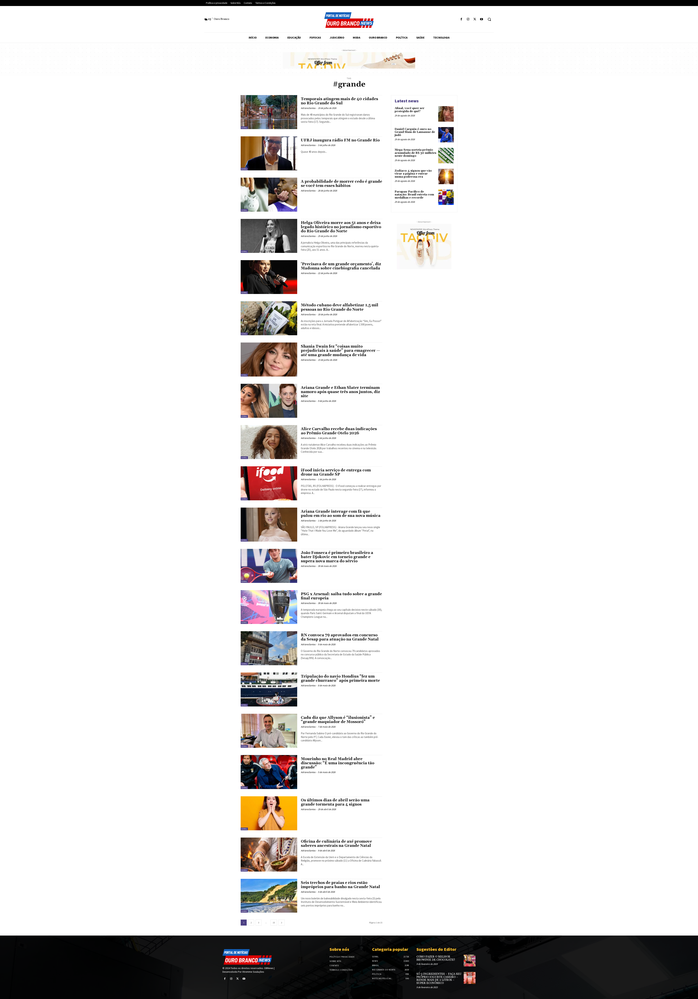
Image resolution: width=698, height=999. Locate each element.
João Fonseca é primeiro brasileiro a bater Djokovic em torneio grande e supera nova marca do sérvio (337, 557)
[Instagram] (468, 19)
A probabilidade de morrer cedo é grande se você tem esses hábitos (341, 183)
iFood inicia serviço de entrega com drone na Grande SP (336, 472)
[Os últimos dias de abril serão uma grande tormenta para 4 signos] (269, 813)
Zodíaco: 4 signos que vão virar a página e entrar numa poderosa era (413, 174)
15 (274, 922)
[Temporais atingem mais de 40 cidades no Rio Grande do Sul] (269, 112)
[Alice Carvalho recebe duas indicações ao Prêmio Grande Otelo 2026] (269, 442)
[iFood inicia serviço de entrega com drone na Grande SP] (269, 483)
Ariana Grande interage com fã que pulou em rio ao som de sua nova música (340, 513)
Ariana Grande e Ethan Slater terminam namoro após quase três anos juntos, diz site (340, 392)
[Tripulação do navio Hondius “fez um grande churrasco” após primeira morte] (269, 689)
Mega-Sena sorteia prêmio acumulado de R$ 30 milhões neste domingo (415, 153)
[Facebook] (461, 19)
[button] (489, 19)
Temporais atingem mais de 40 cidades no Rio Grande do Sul (339, 101)
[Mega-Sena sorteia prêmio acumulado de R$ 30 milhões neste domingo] (446, 155)
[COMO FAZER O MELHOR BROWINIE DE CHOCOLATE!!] (470, 960)
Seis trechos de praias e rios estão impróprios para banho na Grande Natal (340, 884)
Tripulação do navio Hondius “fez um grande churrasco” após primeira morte (340, 678)
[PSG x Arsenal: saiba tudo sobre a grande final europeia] (269, 607)
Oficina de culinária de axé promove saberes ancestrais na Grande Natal (336, 843)
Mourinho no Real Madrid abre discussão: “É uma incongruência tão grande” (337, 763)
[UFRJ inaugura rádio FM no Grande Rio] (269, 153)
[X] (474, 19)
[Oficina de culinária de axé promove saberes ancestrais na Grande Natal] (269, 855)
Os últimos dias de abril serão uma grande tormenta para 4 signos (335, 802)
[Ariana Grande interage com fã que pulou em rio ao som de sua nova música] (269, 525)
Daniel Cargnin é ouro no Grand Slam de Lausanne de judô (415, 132)
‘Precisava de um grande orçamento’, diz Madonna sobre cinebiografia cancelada (341, 266)
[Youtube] (481, 19)
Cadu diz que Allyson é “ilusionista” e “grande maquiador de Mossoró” (338, 719)
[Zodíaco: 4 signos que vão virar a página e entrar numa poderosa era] (446, 176)
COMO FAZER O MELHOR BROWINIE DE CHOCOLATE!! (435, 958)
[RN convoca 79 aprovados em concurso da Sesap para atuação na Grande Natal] (269, 648)
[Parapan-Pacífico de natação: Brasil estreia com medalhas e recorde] (446, 197)
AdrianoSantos (308, 108)
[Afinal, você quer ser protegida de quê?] (446, 114)
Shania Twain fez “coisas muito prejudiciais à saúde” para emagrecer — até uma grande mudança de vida (340, 350)
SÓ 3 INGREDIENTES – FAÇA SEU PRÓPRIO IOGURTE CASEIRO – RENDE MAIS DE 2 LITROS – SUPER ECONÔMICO (439, 978)
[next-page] (281, 923)
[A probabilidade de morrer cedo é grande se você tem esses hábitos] (269, 195)
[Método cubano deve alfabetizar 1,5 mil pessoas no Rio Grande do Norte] (269, 318)
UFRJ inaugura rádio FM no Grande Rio (340, 140)
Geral (244, 128)
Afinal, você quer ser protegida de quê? (409, 110)
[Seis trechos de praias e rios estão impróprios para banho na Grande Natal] (269, 896)
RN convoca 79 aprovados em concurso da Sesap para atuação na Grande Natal (340, 637)
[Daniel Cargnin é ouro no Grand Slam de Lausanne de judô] (446, 135)
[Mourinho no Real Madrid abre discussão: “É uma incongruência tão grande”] (269, 772)
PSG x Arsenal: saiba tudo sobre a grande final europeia (341, 596)
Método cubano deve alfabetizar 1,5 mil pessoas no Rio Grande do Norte (339, 307)
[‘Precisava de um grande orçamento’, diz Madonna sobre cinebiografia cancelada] (269, 277)
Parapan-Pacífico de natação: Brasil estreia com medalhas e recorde (414, 194)
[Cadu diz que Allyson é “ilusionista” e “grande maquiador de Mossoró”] (269, 731)
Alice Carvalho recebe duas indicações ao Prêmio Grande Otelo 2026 (339, 431)
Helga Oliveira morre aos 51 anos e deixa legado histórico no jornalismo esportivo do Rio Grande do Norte (341, 227)
